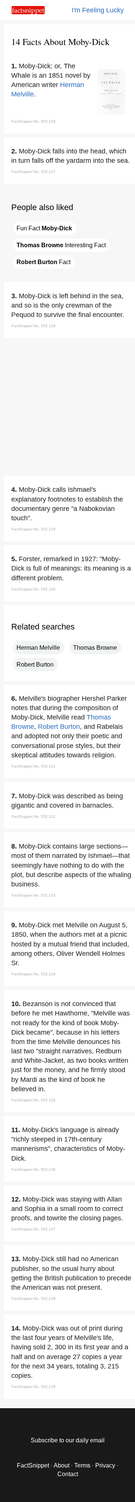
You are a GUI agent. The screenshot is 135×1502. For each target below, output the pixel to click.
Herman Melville (38, 647)
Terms (82, 1465)
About (61, 1465)
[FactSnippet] (28, 12)
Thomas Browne (95, 647)
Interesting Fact (61, 245)
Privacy (105, 1465)
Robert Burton (35, 664)
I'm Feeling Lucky (98, 10)
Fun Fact (44, 228)
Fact (43, 262)
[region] (67, 405)
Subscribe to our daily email (68, 1440)
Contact (67, 1474)
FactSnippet (33, 1465)
